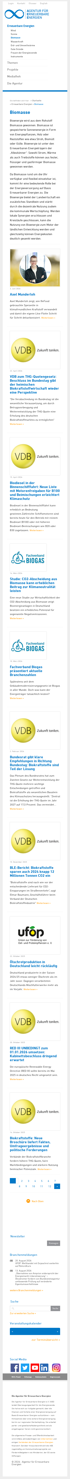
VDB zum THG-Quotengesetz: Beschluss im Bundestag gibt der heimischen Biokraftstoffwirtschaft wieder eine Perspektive (34, 384)
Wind (13, 30)
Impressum (55, 1377)
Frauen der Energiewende (24, 52)
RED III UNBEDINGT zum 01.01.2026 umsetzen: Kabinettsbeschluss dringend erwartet (33, 1054)
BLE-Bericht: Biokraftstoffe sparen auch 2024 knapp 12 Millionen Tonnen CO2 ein (32, 871)
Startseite (36, 100)
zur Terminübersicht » (46, 1339)
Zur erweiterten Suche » (23, 1313)
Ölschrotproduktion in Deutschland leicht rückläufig (33, 964)
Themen (12, 62)
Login (11, 3)
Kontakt (21, 3)
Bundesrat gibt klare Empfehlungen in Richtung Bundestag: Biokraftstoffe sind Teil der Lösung (34, 763)
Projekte (12, 69)
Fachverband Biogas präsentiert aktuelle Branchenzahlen (26, 671)
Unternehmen (47, 1439)
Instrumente (17, 56)
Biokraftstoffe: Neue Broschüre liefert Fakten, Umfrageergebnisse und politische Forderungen (30, 1144)
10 (33, 1186)
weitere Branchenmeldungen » (26, 1290)
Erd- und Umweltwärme (23, 45)
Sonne (14, 33)
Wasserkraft (17, 41)
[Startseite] (28, 14)
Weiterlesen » (48, 317)
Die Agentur (15, 83)
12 (49, 1186)
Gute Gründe (17, 49)
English (43, 3)
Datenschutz (40, 1377)
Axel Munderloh (22, 294)
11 (41, 1186)
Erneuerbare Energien (20, 26)
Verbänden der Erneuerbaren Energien (36, 1442)
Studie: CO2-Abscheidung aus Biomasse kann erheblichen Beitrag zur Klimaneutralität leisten (33, 585)
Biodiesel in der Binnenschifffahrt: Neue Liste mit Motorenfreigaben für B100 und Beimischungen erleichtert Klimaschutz (35, 491)
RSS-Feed (16, 1377)
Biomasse (15, 37)
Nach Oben (38, 1201)
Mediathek (14, 76)
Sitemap (28, 1377)
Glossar (32, 3)
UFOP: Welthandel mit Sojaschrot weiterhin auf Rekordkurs (37, 1264)
